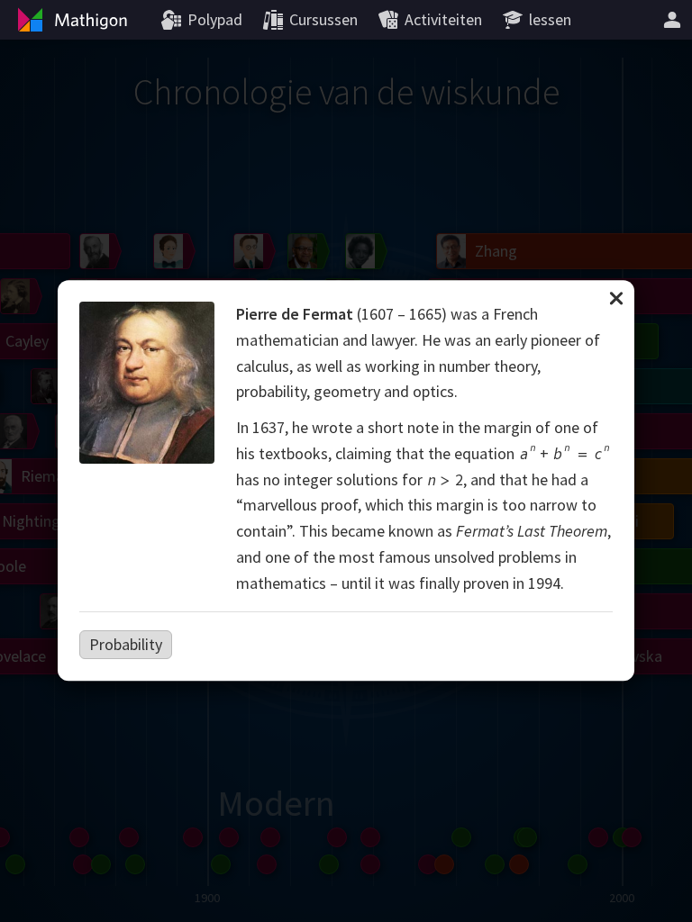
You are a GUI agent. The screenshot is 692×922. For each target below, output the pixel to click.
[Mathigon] (70, 20)
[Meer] (672, 20)
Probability (125, 644)
